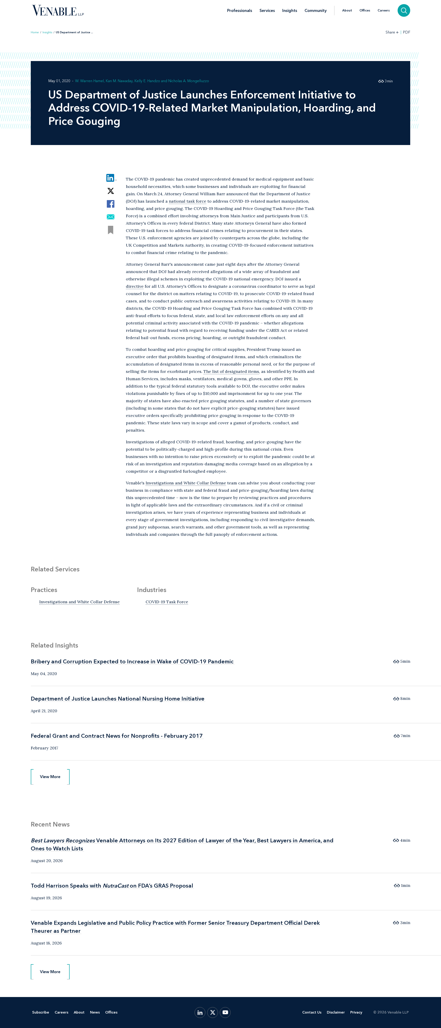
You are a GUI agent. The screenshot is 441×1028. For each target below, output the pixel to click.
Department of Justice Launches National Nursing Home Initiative (117, 698)
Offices (364, 10)
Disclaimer (336, 1012)
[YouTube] (225, 1012)
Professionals (239, 10)
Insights (289, 10)
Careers (384, 10)
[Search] (404, 10)
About (347, 10)
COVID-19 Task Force (167, 601)
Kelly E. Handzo (147, 81)
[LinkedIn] (200, 1012)
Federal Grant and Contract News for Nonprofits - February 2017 (117, 735)
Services (267, 10)
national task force (187, 201)
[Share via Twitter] (110, 190)
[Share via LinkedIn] (110, 177)
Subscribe (40, 1012)
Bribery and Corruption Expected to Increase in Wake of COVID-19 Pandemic (132, 661)
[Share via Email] (110, 216)
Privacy (356, 1012)
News (95, 1012)
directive (135, 286)
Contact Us (311, 1012)
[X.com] (212, 1012)
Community (316, 10)
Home (35, 32)
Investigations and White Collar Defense (186, 483)
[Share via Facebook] (110, 203)
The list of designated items (231, 371)
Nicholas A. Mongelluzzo (188, 81)
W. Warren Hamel (89, 81)
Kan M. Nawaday (119, 81)
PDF (406, 32)
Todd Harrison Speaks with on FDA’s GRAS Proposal (112, 885)
